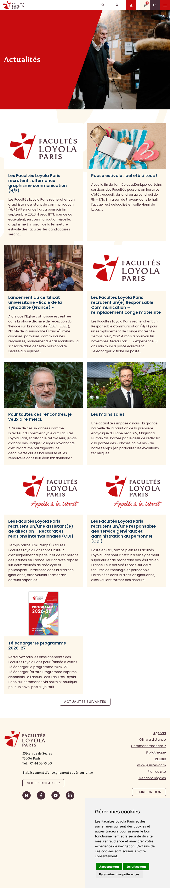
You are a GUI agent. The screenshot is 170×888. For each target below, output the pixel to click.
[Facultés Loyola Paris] (13, 5)
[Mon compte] (117, 5)
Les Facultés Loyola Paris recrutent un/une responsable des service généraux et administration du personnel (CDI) (123, 531)
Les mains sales (108, 414)
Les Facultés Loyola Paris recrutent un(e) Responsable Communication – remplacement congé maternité (126, 305)
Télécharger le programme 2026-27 (37, 646)
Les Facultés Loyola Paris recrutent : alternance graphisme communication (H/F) (37, 183)
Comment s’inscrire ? (148, 746)
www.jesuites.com (151, 765)
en (155, 5)
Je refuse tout (136, 866)
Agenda (159, 733)
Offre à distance (152, 739)
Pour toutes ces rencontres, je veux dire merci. (40, 417)
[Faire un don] (131, 5)
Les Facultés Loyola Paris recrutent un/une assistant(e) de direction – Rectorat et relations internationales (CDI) (40, 529)
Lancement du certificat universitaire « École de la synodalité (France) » (35, 302)
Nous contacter (43, 783)
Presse (160, 758)
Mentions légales (152, 778)
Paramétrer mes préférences (119, 874)
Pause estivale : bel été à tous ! (124, 175)
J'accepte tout (109, 866)
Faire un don (149, 792)
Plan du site (156, 771)
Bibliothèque (156, 752)
